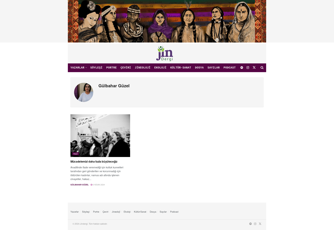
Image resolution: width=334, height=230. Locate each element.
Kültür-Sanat (180, 67)
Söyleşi (96, 67)
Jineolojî (142, 67)
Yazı (75, 153)
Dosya (199, 67)
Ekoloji (160, 67)
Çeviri (126, 67)
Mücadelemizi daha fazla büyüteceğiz (93, 161)
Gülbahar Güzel (79, 184)
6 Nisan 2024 (98, 184)
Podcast (230, 67)
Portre (111, 67)
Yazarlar (77, 67)
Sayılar (214, 67)
